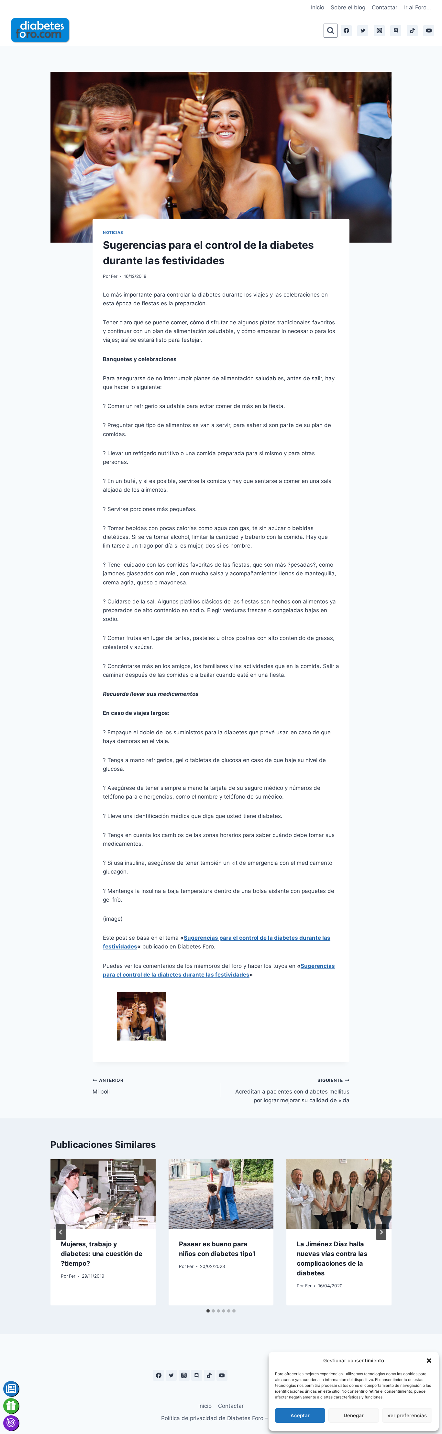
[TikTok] (412, 30)
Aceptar (300, 1415)
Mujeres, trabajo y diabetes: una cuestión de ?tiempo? (101, 1253)
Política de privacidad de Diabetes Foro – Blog (221, 1418)
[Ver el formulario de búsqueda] (330, 30)
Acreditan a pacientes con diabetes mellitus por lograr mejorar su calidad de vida (292, 1091)
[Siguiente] (381, 1232)
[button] (429, 1360)
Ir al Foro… (417, 7)
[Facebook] (346, 30)
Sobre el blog (348, 7)
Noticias (113, 232)
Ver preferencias (407, 1415)
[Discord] (395, 30)
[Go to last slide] (61, 1232)
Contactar (384, 7)
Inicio (317, 7)
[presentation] (103, 1194)
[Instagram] (379, 30)
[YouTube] (428, 30)
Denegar (354, 1415)
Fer (114, 276)
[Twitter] (362, 30)
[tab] (208, 1311)
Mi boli (108, 1086)
